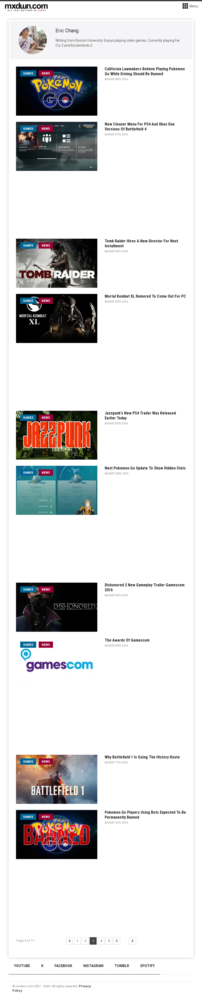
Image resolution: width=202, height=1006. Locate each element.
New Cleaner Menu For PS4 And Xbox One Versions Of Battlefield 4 (140, 126)
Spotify (147, 966)
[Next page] (116, 941)
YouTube (22, 966)
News (46, 73)
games (28, 73)
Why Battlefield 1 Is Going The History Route (142, 757)
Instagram (93, 966)
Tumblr (122, 966)
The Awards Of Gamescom (127, 640)
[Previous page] (69, 941)
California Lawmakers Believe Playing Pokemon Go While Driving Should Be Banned (145, 71)
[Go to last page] (132, 941)
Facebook (63, 966)
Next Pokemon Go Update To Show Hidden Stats (145, 468)
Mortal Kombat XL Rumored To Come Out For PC (145, 296)
